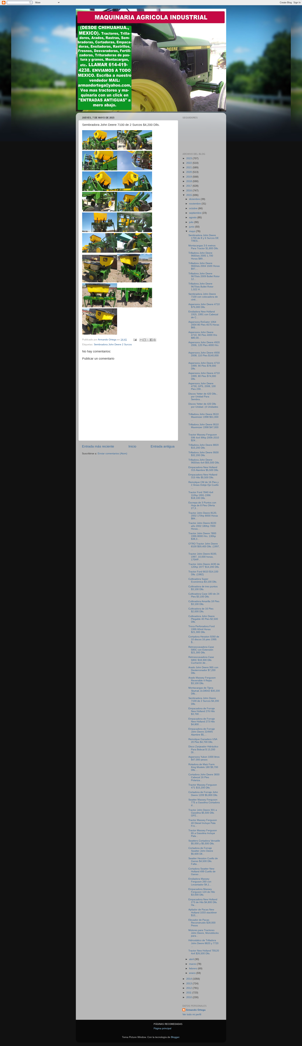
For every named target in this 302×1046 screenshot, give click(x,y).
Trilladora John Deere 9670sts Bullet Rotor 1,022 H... (200, 286)
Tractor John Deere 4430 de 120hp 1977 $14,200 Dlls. (204, 565)
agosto (193, 217)
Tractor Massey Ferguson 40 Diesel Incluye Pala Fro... (202, 823)
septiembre (195, 213)
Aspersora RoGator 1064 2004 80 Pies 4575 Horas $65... (203, 325)
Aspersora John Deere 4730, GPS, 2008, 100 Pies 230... (202, 386)
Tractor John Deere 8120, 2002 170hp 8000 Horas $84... (203, 516)
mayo (192, 231)
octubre (193, 208)
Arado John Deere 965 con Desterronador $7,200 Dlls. (203, 670)
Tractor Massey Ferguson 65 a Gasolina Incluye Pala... (202, 833)
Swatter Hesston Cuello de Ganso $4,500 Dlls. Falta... (203, 861)
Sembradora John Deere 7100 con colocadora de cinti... (203, 297)
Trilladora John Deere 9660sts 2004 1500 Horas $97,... (204, 266)
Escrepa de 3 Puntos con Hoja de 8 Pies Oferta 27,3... (202, 505)
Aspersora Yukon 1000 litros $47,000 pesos (204, 758)
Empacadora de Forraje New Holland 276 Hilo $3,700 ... (201, 711)
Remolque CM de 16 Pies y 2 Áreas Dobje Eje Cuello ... (203, 485)
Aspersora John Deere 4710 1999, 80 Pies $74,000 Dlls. (204, 376)
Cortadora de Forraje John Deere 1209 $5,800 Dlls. (203, 793)
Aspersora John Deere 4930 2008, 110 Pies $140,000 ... (204, 355)
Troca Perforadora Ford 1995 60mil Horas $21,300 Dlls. (201, 629)
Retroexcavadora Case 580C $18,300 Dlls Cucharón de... (201, 660)
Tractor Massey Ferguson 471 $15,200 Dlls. (202, 786)
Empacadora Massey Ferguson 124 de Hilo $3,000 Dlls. (201, 892)
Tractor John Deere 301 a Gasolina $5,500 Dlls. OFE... (202, 813)
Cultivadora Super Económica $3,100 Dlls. (202, 580)
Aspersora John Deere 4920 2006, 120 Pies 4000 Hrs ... (204, 345)
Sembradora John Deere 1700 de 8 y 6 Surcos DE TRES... (203, 238)
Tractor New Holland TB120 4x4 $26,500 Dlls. (203, 952)
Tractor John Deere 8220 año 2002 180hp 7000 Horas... (202, 526)
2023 (189, 158)
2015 (189, 195)
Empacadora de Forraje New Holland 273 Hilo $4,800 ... (201, 721)
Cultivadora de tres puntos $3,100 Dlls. (203, 588)
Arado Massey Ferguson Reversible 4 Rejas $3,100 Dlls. (202, 680)
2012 (189, 988)
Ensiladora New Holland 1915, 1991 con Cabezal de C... (203, 314)
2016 (189, 190)
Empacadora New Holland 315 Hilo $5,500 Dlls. (202, 476)
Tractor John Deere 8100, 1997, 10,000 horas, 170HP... (202, 557)
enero (192, 973)
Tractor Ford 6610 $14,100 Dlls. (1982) (203, 573)
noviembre (195, 203)
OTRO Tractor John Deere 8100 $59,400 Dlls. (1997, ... (204, 546)
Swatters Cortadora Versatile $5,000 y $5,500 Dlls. (204, 842)
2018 (189, 181)
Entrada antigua (163, 446)
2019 (189, 176)
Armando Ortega (196, 1010)
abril (192, 959)
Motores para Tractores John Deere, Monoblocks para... (203, 933)
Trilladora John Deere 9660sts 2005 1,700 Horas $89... (200, 256)
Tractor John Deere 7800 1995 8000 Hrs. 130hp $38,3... (202, 536)
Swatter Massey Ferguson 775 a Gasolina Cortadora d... (204, 802)
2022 (189, 163)
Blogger (175, 1037)
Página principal (162, 1028)
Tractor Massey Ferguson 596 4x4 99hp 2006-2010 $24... (203, 437)
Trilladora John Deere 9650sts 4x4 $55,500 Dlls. (204, 461)
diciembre (195, 199)
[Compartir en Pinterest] (154, 340)
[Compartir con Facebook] (151, 340)
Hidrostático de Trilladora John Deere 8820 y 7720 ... (203, 943)
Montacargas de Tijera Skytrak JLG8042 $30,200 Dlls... (204, 691)
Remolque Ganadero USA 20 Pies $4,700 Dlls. (202, 740)
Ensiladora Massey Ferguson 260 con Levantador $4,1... (199, 882)
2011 (189, 992)
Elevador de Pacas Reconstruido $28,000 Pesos (201, 923)
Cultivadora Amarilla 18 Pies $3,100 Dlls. (203, 602)
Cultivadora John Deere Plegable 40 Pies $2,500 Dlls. (203, 619)
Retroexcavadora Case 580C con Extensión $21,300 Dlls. (201, 650)
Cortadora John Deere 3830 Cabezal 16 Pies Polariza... (204, 777)
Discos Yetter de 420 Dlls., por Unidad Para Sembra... (202, 396)
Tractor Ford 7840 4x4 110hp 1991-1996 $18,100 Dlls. (200, 495)
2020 (189, 172)
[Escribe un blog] (144, 340)
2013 (189, 983)
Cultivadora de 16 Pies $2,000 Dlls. (200, 610)
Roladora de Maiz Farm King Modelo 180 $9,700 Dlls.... (203, 767)
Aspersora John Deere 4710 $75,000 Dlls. (204, 305)
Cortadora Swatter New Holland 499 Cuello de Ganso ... (201, 871)
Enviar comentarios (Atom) (112, 453)
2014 (189, 979)
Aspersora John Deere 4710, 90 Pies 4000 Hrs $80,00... (202, 335)
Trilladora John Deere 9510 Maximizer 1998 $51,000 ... (203, 417)
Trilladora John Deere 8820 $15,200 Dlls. (203, 446)
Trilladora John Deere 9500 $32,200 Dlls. (203, 454)
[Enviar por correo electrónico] (141, 340)
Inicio (132, 446)
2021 (189, 167)
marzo (193, 964)
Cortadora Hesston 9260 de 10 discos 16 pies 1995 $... (203, 639)
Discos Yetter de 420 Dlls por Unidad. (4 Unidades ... (203, 407)
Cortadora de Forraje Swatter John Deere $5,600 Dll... (200, 851)
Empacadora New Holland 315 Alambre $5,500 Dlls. (203, 468)
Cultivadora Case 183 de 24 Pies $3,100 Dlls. (203, 595)
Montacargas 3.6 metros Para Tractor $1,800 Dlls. (203, 247)
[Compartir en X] (148, 340)
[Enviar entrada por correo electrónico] (134, 339)
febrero (193, 968)
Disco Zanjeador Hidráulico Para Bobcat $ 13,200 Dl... (203, 749)
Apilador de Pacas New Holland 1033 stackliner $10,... (202, 912)
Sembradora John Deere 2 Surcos (113, 344)
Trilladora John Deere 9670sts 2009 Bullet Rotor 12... (204, 276)
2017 (189, 186)
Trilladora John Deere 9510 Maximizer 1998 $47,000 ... (203, 427)
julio (191, 222)
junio (192, 226)
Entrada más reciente (98, 446)
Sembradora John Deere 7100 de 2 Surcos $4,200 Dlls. (203, 701)
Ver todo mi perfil (191, 1014)
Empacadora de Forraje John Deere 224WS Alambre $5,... (201, 732)
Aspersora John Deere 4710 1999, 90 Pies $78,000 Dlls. (204, 366)
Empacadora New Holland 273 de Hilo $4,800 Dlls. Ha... (202, 902)
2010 (189, 997)
